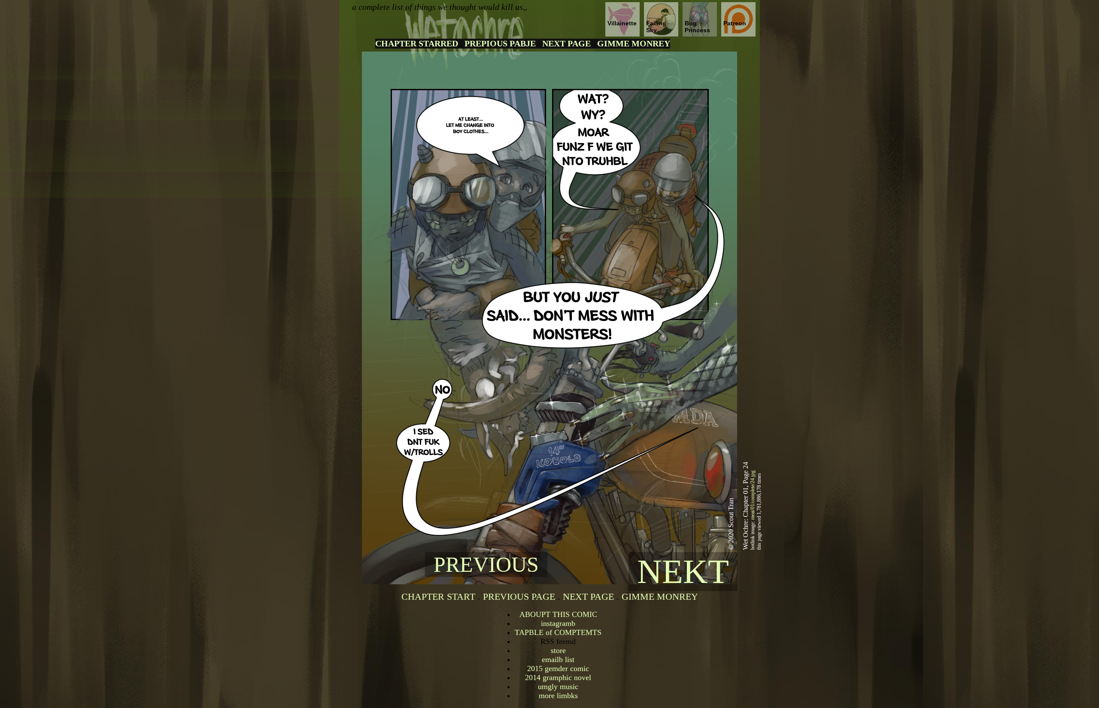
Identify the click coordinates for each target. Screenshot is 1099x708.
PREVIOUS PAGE (519, 596)
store (558, 650)
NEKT (683, 571)
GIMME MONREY (633, 43)
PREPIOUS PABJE (500, 43)
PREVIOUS (486, 564)
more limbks (558, 695)
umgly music (558, 686)
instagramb (558, 623)
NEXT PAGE (566, 43)
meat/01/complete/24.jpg (753, 495)
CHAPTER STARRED (416, 43)
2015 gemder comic (558, 668)
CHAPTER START (438, 596)
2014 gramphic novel (558, 677)
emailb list (558, 659)
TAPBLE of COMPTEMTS (558, 632)
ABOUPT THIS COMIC (558, 614)
